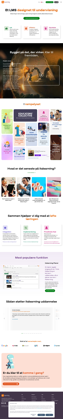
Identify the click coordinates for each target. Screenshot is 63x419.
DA (42, 2)
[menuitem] (23, 396)
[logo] (5, 395)
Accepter (41, 414)
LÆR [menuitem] (42, 394)
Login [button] (56, 2)
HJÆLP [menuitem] (53, 394)
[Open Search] (39, 2)
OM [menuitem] (22, 394)
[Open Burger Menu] (61, 2)
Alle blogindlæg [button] (31, 172)
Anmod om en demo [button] (49, 2)
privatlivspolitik (39, 408)
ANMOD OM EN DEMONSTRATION (31, 18)
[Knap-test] (41, 85)
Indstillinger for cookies (33, 415)
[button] (4, 318)
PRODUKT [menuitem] (33, 394)
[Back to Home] (5, 2)
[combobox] (42, 2)
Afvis (49, 414)
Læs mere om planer (50, 290)
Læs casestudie (15, 319)
